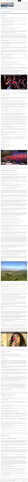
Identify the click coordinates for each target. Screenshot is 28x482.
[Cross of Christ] (7, 6)
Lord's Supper (13, 90)
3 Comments (8, 476)
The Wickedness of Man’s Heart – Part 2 (8, 395)
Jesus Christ (26, 430)
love (12, 347)
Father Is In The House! (5, 435)
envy (16, 430)
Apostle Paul (10, 430)
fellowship (18, 430)
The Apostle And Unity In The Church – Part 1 (9, 170)
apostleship (10, 282)
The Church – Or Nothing (5, 94)
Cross (11, 347)
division (15, 430)
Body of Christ (8, 90)
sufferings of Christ (16, 90)
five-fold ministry (19, 282)
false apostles (17, 282)
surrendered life (4, 476)
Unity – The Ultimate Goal (5, 286)
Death (14, 430)
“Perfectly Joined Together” (6, 351)
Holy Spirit (10, 90)
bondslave (15, 282)
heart (22, 430)
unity (18, 90)
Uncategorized (4, 90)
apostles (7, 282)
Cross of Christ (4, 7)
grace (20, 430)
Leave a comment (20, 90)
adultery (7, 430)
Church (10, 347)
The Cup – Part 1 (4, 15)
